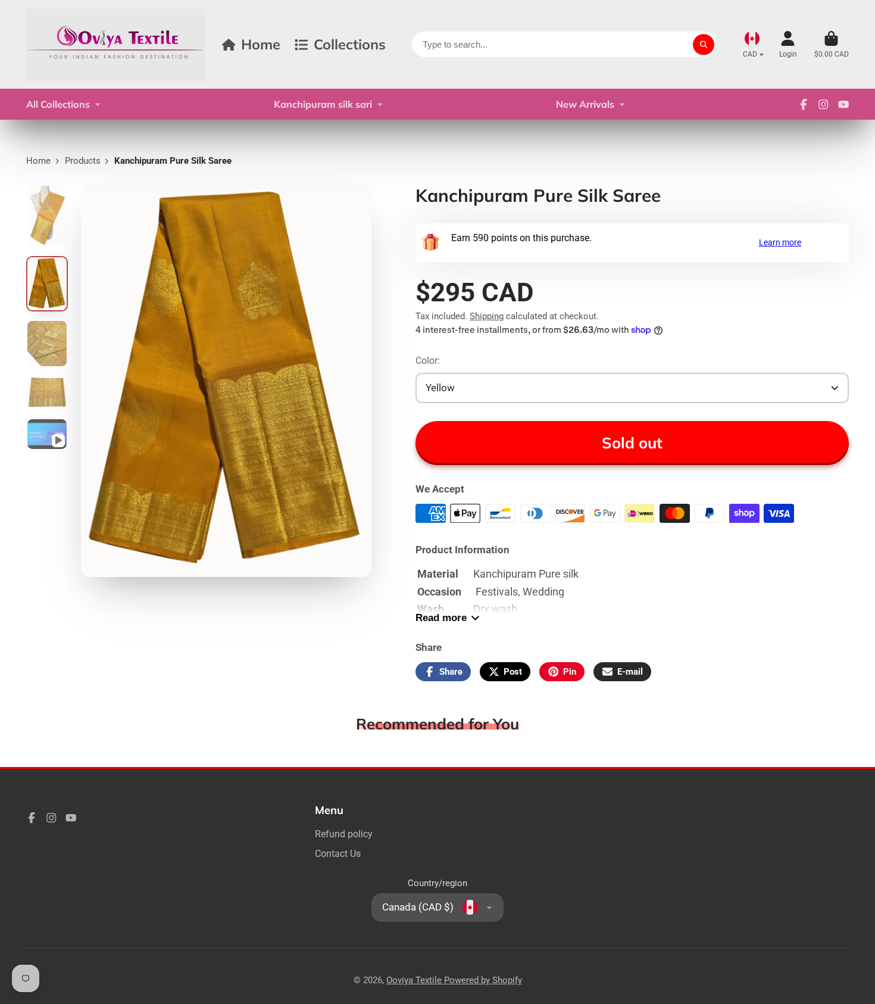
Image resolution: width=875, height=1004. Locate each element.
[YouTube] (843, 104)
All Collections (58, 104)
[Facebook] (803, 104)
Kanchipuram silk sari (323, 104)
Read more (441, 617)
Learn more (780, 242)
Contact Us (338, 853)
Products (83, 160)
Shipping (487, 316)
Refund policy (344, 834)
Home (260, 44)
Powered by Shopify (483, 980)
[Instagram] (823, 104)
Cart (831, 44)
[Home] (115, 44)
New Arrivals (585, 104)
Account (788, 44)
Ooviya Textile (415, 980)
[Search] (703, 44)
